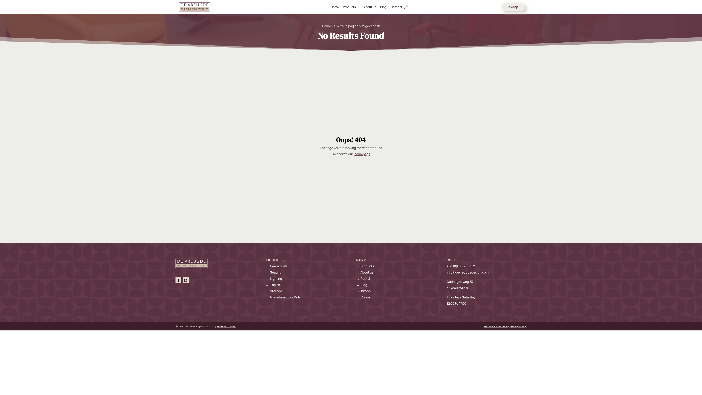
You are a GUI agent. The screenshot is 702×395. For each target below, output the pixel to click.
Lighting (274, 278)
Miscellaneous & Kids (283, 297)
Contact (396, 7)
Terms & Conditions (496, 326)
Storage (274, 291)
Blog (383, 7)
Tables (273, 285)
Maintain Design (226, 326)
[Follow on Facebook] (178, 280)
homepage (362, 154)
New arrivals (276, 266)
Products (365, 266)
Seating (274, 272)
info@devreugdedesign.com (468, 272)
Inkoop (513, 7)
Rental (363, 278)
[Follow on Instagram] (186, 280)
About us (370, 7)
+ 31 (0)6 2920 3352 (461, 266)
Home (335, 7)
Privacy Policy (517, 326)
